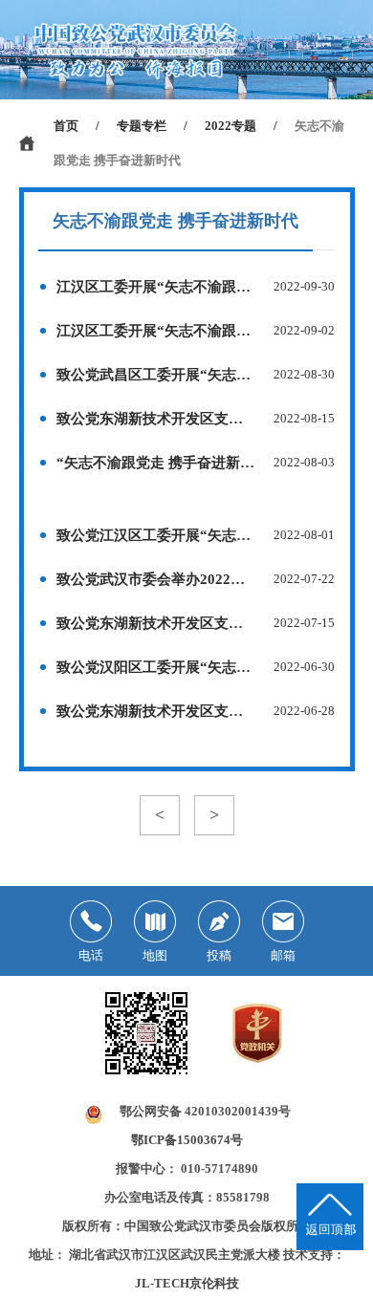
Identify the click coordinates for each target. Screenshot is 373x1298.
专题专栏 (141, 126)
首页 (66, 126)
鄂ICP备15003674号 (187, 1140)
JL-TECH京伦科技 (187, 1283)
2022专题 (230, 126)
